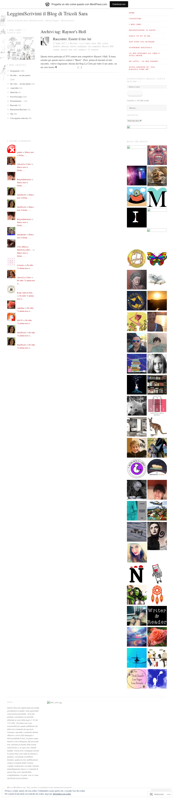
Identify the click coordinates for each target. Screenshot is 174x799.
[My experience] (137, 385)
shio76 (19, 320)
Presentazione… (16, 101)
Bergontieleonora (24, 179)
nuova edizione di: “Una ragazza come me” (142, 68)
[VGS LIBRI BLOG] (137, 364)
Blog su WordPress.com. (16, 787)
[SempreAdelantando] (157, 176)
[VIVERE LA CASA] (137, 427)
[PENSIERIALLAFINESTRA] (157, 197)
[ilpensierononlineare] (157, 469)
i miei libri (14, 88)
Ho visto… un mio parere (20, 83)
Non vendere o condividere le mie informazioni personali (49, 787)
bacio (94, 43)
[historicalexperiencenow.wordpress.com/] (137, 259)
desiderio (56, 46)
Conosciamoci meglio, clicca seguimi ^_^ (146, 80)
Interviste (14, 92)
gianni (19, 152)
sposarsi (64, 49)
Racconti (73, 43)
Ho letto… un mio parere (20, 75)
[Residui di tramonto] (157, 322)
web (75, 49)
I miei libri (135, 24)
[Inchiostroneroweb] (157, 536)
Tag (11, 113)
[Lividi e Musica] (157, 155)
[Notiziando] (137, 574)
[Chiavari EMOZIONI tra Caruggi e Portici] (137, 511)
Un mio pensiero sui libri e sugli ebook (144, 54)
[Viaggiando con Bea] (157, 511)
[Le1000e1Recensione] (157, 490)
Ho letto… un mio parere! (143, 61)
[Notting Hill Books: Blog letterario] (157, 406)
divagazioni (14, 70)
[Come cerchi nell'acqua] (137, 658)
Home (132, 13)
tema (70, 49)
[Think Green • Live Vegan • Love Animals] (137, 679)
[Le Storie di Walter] (157, 301)
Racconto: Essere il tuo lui (72, 38)
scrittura (56, 49)
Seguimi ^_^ (135, 93)
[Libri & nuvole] (157, 385)
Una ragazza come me (19, 118)
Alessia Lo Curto (24, 164)
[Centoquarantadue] (137, 637)
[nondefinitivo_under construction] (157, 364)
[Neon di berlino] (137, 343)
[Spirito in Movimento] (157, 448)
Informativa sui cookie (62, 793)
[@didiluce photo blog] (157, 343)
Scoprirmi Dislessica (140, 47)
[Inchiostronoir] (137, 218)
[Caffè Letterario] (157, 658)
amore (87, 43)
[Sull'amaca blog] (137, 197)
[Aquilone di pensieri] (157, 679)
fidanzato (65, 46)
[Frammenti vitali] (137, 553)
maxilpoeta (21, 234)
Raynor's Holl (107, 46)
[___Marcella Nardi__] (137, 448)
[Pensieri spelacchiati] (137, 176)
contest (105, 43)
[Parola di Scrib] (157, 238)
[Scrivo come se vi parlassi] (137, 322)
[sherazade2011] (137, 616)
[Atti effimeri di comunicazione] (157, 574)
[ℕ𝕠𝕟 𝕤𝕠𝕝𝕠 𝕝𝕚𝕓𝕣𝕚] (137, 469)
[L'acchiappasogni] (157, 595)
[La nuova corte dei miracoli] (137, 155)
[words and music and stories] (137, 490)
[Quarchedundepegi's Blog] (137, 532)
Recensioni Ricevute (18, 109)
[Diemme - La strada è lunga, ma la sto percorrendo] (137, 595)
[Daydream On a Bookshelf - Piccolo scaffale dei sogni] (157, 259)
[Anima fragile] (157, 637)
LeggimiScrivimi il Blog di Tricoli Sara (47, 13)
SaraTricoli (21, 194)
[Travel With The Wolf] (137, 301)
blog (99, 43)
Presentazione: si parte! (142, 30)
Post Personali (16, 96)
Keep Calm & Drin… (25, 292)
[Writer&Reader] (157, 616)
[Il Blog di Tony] (157, 218)
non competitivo (94, 46)
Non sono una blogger (142, 41)
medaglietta (82, 46)
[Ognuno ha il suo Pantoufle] (157, 427)
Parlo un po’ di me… (140, 36)
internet (73, 46)
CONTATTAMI (135, 18)
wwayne (20, 265)
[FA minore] (137, 406)
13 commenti (93, 49)
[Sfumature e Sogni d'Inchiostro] (157, 280)
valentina (20, 308)
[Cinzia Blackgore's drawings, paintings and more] (137, 280)
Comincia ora (118, 4)
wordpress (82, 49)
